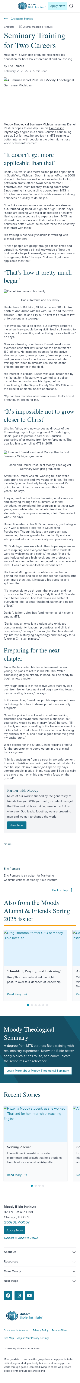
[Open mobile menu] (11, 6)
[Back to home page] (28, 1316)
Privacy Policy (40, 1330)
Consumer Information (16, 1330)
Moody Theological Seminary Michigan (29, 124)
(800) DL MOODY (17, 1222)
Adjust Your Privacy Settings (33, 1338)
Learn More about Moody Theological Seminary (38, 1070)
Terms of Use (59, 1330)
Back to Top (60, 890)
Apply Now (57, 6)
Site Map (9, 1338)
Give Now (16, 825)
